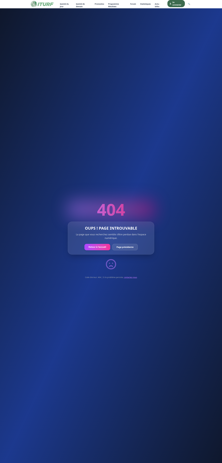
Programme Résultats (113, 5)
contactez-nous (130, 277)
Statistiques (145, 4)
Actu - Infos (157, 5)
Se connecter (176, 3)
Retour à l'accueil (97, 247)
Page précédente (125, 247)
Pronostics (99, 4)
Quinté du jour (64, 5)
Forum (133, 4)
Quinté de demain (80, 5)
